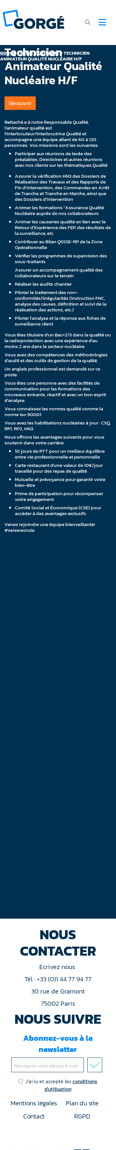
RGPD (82, 1116)
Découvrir (20, 103)
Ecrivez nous (58, 967)
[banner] (33, 18)
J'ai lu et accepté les (61, 1085)
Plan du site (82, 1103)
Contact (33, 1116)
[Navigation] (102, 22)
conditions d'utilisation (70, 1085)
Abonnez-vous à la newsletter (58, 1043)
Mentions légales (34, 1103)
